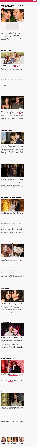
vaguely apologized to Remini (11, 233)
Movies (2, 3)
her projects (7, 407)
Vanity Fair (13, 270)
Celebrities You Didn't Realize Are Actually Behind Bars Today (21, 443)
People (10, 179)
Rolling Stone (20, 113)
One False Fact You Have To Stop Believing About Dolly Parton (9, 443)
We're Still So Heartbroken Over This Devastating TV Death (15, 443)
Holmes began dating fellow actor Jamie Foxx (13, 375)
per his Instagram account (10, 381)
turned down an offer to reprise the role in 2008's (14, 83)
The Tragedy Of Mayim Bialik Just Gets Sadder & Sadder (3, 443)
